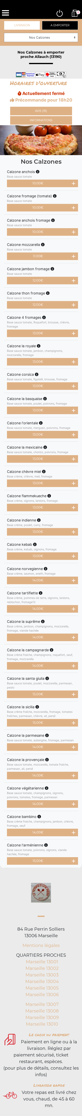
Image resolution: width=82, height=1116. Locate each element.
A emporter (60, 25)
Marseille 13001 (42, 961)
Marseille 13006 (42, 994)
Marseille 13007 (42, 1004)
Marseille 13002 (42, 968)
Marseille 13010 (42, 1024)
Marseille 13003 (42, 975)
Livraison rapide (49, 1085)
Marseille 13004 (42, 981)
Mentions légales (41, 945)
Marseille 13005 (42, 988)
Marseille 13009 (42, 1017)
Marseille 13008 (42, 1011)
